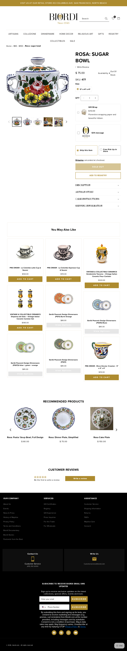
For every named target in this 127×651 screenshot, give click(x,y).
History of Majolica (10, 517)
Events (6, 508)
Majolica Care (89, 521)
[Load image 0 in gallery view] (27, 121)
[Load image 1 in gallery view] (37, 121)
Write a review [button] (80, 478)
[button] (14, 33)
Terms (82, 627)
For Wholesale (49, 526)
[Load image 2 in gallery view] (48, 121)
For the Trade (49, 521)
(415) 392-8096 (32, 566)
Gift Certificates (50, 504)
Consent (87, 526)
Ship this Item (86, 150)
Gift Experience (50, 513)
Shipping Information (92, 508)
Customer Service (91, 504)
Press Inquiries (50, 517)
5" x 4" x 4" (85, 90)
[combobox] (94, 18)
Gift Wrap (92, 107)
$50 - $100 (18, 46)
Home (9, 46)
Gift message (98, 132)
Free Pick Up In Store (110, 150)
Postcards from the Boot (13, 539)
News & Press (9, 513)
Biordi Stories (8, 535)
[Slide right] (66, 122)
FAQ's (86, 517)
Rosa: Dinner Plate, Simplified (63, 437)
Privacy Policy (8, 521)
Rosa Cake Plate (102, 437)
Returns (87, 513)
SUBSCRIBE (79, 599)
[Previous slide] (10, 430)
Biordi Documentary (11, 530)
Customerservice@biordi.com (94, 564)
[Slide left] (9, 122)
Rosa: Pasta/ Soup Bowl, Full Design (25, 437)
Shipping (79, 160)
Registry (47, 508)
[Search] (106, 18)
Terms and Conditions (12, 526)
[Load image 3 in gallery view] (58, 121)
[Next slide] (116, 430)
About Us (7, 504)
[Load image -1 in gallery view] (16, 121)
